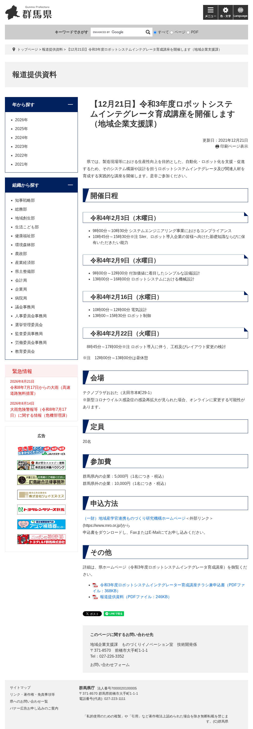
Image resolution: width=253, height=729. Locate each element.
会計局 (21, 280)
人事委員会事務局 (31, 316)
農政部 (21, 254)
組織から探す (25, 185)
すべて (163, 32)
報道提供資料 (52, 49)
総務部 (21, 209)
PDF (194, 32)
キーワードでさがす (71, 32)
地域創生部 (25, 218)
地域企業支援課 (104, 644)
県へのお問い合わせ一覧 (29, 701)
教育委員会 (25, 351)
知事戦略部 (25, 200)
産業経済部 (25, 262)
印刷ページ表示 (234, 146)
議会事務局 (25, 307)
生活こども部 (27, 227)
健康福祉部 (25, 236)
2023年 (21, 146)
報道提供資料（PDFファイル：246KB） (136, 597)
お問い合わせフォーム (110, 665)
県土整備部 (25, 271)
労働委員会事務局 (31, 342)
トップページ (27, 49)
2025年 (21, 129)
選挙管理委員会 (29, 325)
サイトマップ (20, 688)
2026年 (21, 120)
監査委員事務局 (29, 334)
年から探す (23, 104)
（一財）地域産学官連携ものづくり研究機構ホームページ (134, 518)
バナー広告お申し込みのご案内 (34, 708)
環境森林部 (25, 245)
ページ (180, 32)
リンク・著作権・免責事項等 (32, 694)
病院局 (21, 298)
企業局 (21, 289)
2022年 (21, 155)
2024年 (21, 138)
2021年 (21, 164)
